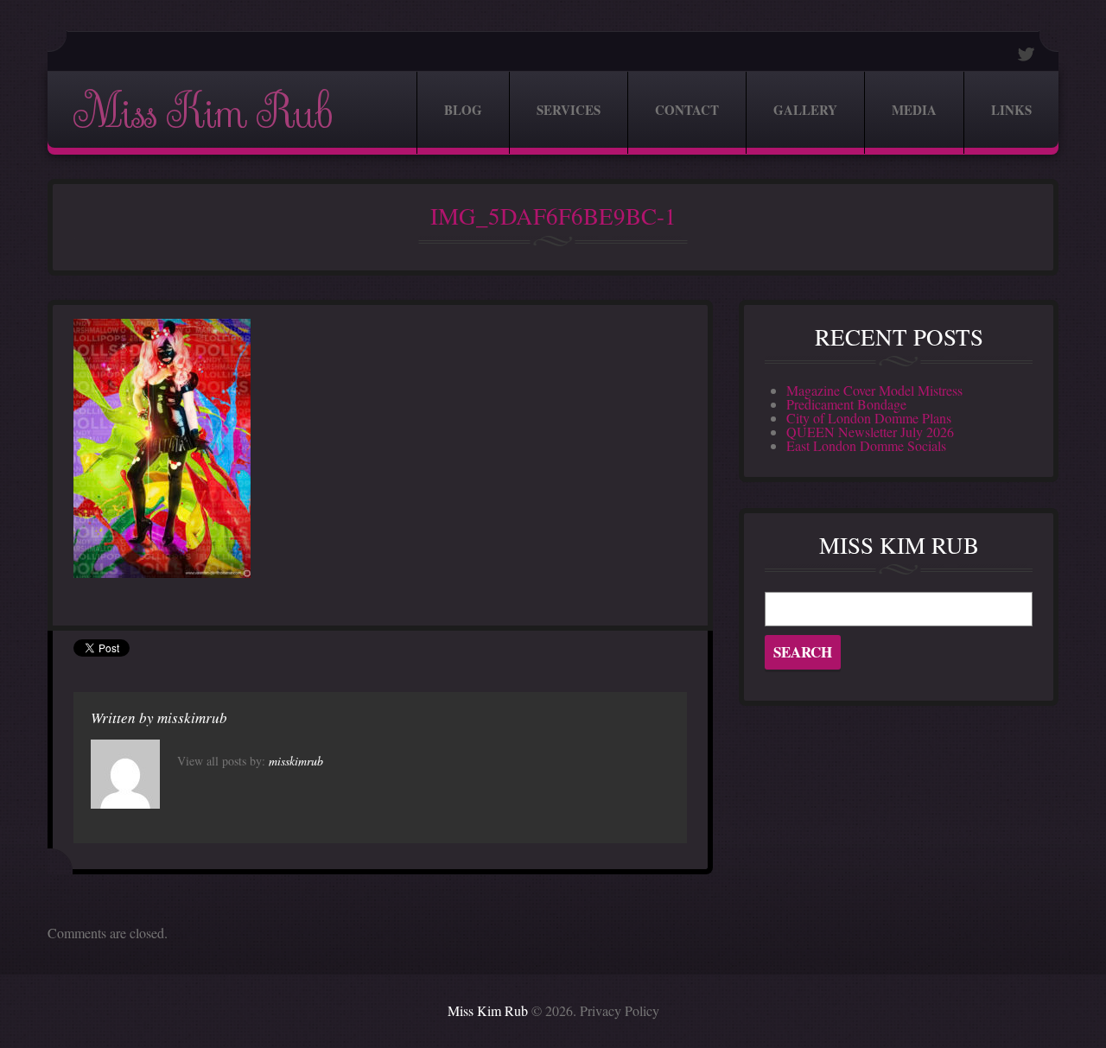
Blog (463, 109)
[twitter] (1026, 54)
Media (914, 109)
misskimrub (192, 717)
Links (1011, 109)
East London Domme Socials (866, 445)
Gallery (805, 109)
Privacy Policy (619, 1010)
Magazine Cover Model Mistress (874, 390)
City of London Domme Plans (868, 418)
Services (569, 109)
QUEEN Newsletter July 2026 (870, 431)
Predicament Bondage (846, 404)
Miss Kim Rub (202, 113)
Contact (687, 109)
